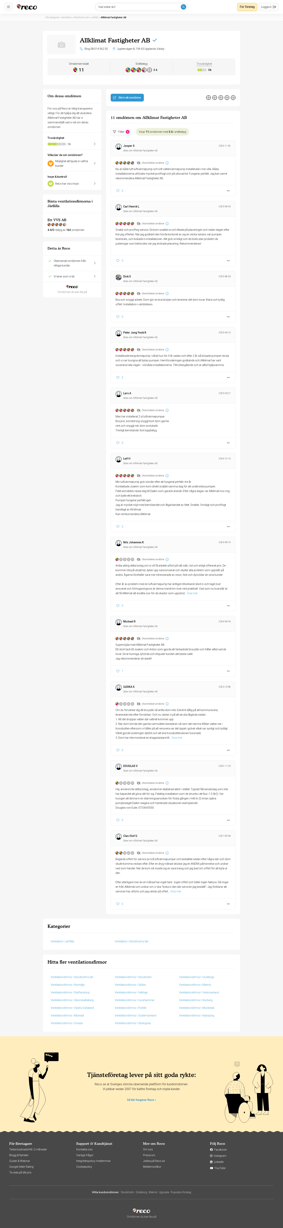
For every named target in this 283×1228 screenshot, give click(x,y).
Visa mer (192, 593)
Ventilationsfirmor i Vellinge (131, 992)
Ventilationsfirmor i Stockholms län (72, 977)
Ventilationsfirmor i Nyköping (196, 1015)
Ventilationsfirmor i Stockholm (133, 977)
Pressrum (149, 1155)
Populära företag (181, 1192)
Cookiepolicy (84, 1166)
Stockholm (127, 1192)
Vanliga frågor (85, 1155)
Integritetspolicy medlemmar (93, 1160)
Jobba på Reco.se (154, 1160)
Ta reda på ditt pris (20, 1172)
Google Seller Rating (21, 1166)
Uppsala (164, 1192)
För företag (247, 7)
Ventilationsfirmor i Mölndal (67, 1015)
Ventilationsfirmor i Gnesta (67, 1023)
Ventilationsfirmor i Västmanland (199, 992)
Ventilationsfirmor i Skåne (130, 984)
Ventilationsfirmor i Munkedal (196, 1007)
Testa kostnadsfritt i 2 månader (28, 1149)
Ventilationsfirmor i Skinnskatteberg (72, 1000)
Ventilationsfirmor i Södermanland (135, 1015)
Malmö (153, 1192)
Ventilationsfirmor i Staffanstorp (70, 992)
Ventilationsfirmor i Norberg (196, 1000)
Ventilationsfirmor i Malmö (195, 984)
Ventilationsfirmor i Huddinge (196, 977)
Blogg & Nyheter (18, 1155)
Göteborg (141, 1192)
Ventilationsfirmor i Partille (130, 1007)
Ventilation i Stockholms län (131, 941)
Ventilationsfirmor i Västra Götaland (72, 1007)
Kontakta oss (84, 1149)
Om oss (148, 1149)
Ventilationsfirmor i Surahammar (135, 1000)
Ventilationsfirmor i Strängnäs (133, 1023)
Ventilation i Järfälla (62, 941)
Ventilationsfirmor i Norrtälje (68, 984)
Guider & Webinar (19, 1160)
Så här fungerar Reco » (141, 1099)
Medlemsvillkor (152, 1166)
